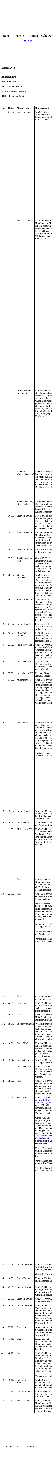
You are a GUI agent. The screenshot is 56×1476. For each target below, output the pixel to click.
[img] (28, 8)
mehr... (38, 1257)
